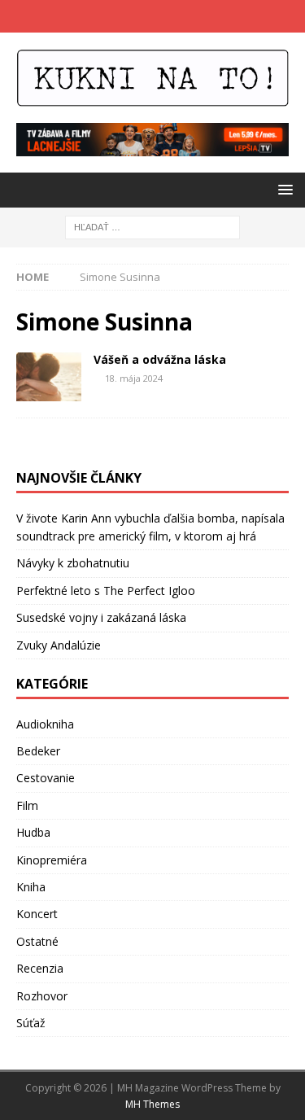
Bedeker (38, 751)
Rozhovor (42, 996)
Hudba (33, 832)
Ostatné (37, 941)
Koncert (37, 913)
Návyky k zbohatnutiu (72, 563)
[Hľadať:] (152, 226)
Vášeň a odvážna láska (160, 359)
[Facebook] (137, 16)
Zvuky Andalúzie (58, 645)
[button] (282, 189)
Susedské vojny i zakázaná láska (101, 617)
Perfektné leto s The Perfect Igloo (105, 590)
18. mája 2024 (134, 378)
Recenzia (39, 968)
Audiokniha (45, 724)
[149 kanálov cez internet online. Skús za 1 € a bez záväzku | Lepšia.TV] (152, 147)
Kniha (31, 887)
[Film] (48, 376)
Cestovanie (45, 777)
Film (27, 805)
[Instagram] (169, 16)
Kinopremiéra (51, 860)
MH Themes (152, 1104)
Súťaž (31, 1022)
